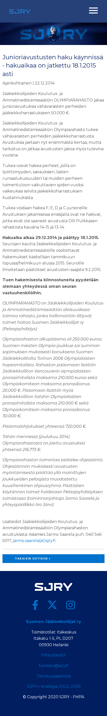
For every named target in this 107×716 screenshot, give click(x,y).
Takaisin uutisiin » (33, 558)
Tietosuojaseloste (53, 676)
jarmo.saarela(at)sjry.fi (34, 540)
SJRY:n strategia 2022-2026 (54, 686)
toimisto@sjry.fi (53, 665)
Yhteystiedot (53, 655)
